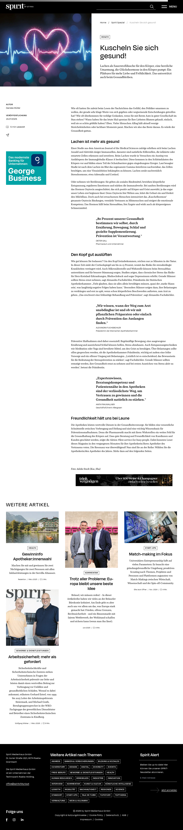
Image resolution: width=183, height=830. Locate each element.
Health (105, 37)
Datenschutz (112, 815)
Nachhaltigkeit (88, 789)
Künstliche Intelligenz (118, 783)
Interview (57, 783)
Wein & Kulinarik (78, 800)
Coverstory (58, 767)
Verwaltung (58, 800)
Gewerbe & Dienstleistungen (86, 772)
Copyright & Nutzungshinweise (70, 815)
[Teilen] (7, 135)
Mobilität (70, 789)
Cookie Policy (96, 815)
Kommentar (73, 783)
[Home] (19, 6)
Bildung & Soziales (108, 761)
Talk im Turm (89, 795)
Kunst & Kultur (92, 783)
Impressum (86, 819)
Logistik (56, 789)
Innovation (114, 778)
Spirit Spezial (118, 22)
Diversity (98, 767)
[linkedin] (22, 819)
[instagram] (14, 819)
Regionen (106, 789)
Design (73, 767)
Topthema (120, 795)
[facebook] (6, 819)
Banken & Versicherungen (79, 761)
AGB (124, 815)
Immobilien (82, 778)
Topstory (105, 795)
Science (120, 789)
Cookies (99, 819)
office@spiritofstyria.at (17, 783)
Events (112, 767)
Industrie (98, 778)
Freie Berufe (59, 772)
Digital (85, 767)
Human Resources (62, 778)
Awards (56, 761)
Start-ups (71, 795)
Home (103, 22)
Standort (57, 795)
